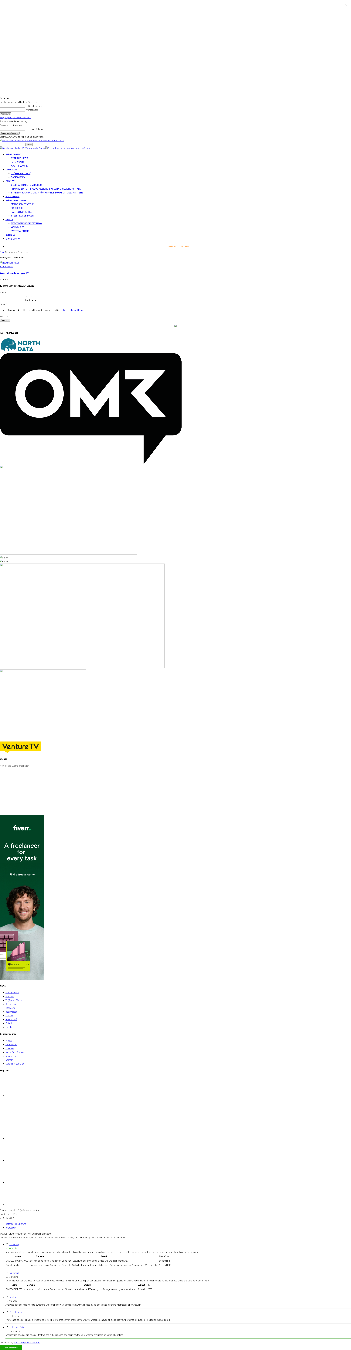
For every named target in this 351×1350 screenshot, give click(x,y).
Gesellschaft (11, 1019)
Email (3, 304)
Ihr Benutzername (33, 106)
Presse (8, 1040)
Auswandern (12, 196)
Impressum (10, 1227)
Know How (10, 1004)
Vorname (29, 296)
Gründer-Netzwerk (15, 200)
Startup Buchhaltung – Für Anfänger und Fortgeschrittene (47, 192)
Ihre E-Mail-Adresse (34, 129)
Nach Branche (19, 166)
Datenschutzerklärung (73, 310)
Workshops (17, 227)
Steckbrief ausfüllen (14, 1063)
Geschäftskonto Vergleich (27, 185)
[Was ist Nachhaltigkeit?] (9, 262)
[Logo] (22, 148)
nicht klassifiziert (17, 1327)
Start (2, 252)
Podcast (9, 996)
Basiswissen (18, 177)
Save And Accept (11, 1347)
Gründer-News (13, 154)
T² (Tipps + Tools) (21, 173)
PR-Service (17, 208)
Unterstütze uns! (178, 246)
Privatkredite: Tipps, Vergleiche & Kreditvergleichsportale (46, 189)
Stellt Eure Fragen (22, 215)
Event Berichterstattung (26, 223)
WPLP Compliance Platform (27, 1342)
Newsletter (10, 1056)
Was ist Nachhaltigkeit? (14, 273)
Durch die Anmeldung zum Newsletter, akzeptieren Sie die (46, 310)
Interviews (17, 162)
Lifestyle (9, 1015)
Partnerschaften (21, 212)
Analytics (13, 1297)
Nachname (30, 300)
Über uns (10, 235)
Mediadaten (11, 1044)
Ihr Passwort (31, 110)
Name (3, 292)
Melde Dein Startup (22, 204)
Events (9, 219)
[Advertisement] (20, 795)
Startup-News (19, 158)
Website (4, 316)
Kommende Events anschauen (14, 766)
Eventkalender (20, 231)
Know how (11, 170)
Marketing (14, 1273)
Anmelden (5, 320)
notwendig (14, 1244)
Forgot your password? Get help (15, 117)
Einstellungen (15, 1312)
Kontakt (9, 1060)
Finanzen (10, 181)
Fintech (8, 1023)
